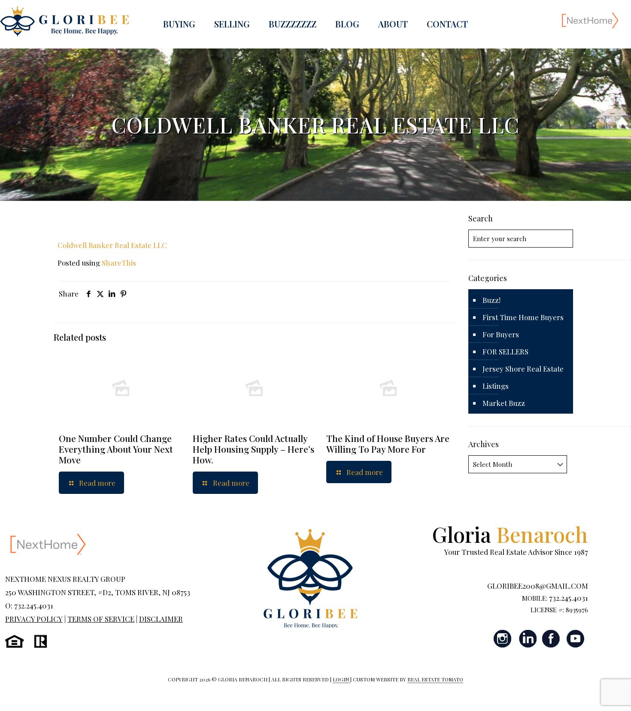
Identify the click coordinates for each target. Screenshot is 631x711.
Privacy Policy (34, 618)
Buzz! (491, 300)
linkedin (527, 638)
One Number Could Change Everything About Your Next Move (116, 449)
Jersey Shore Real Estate (523, 368)
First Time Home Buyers (523, 317)
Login (341, 679)
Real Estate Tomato (435, 679)
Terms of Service (100, 618)
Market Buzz (503, 403)
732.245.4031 (568, 597)
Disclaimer (161, 618)
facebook (551, 638)
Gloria (510, 534)
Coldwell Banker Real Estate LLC (112, 245)
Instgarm (503, 638)
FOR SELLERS (505, 351)
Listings (495, 385)
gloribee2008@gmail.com (537, 585)
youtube (575, 638)
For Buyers (500, 334)
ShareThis (119, 262)
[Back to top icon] (590, 693)
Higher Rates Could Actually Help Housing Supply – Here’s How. (253, 449)
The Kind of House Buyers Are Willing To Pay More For (387, 443)
